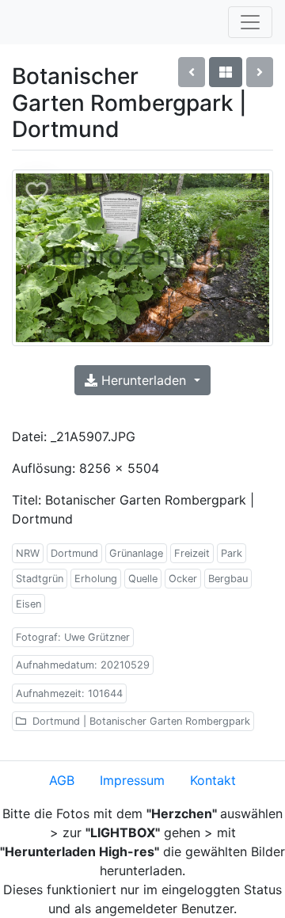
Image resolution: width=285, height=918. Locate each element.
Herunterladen (143, 380)
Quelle (143, 579)
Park (231, 553)
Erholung (95, 579)
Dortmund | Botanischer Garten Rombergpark (139, 721)
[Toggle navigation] (250, 22)
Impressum (132, 780)
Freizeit (192, 553)
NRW (28, 553)
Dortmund (74, 553)
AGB (61, 780)
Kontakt (213, 780)
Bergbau (228, 579)
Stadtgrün (39, 579)
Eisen (28, 604)
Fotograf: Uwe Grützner (73, 637)
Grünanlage (136, 553)
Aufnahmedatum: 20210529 (83, 665)
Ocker (183, 579)
